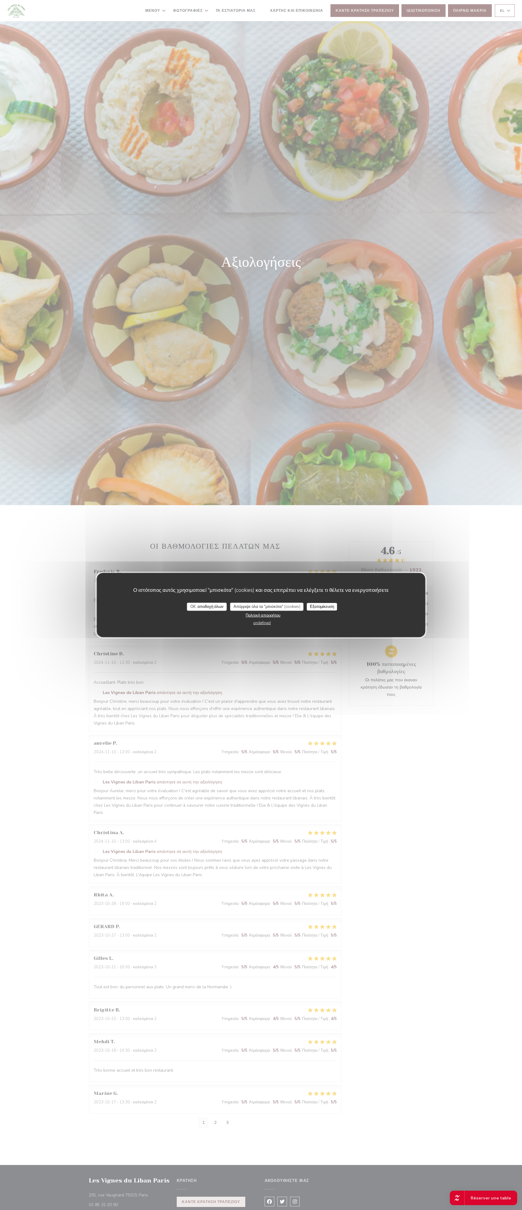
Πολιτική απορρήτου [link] (263, 615)
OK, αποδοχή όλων (207, 606)
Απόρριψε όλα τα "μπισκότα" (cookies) (267, 606)
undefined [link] (262, 623)
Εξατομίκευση (322, 606)
